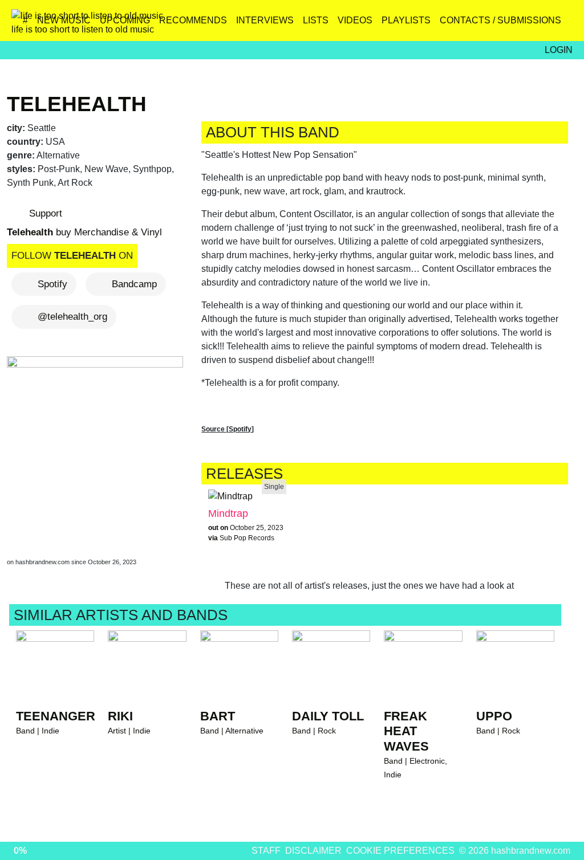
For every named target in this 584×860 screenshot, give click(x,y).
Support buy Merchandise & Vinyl (84, 223)
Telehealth (77, 104)
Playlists (406, 20)
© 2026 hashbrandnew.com (514, 850)
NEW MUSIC (64, 20)
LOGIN (559, 50)
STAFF (266, 850)
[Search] (563, 24)
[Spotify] (538, 24)
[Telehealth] (97, 446)
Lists (315, 20)
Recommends (193, 20)
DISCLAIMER (313, 850)
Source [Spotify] (227, 429)
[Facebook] (514, 24)
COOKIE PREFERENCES (400, 850)
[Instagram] (464, 24)
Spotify (52, 284)
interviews (265, 20)
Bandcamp (134, 284)
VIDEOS (355, 20)
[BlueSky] (489, 24)
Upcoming (125, 20)
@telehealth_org (72, 316)
